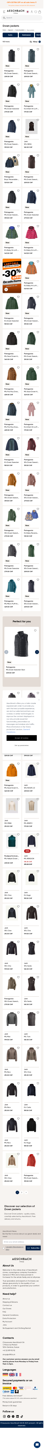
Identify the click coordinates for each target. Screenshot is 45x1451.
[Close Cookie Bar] (39, 700)
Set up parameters (22, 745)
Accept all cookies (21, 738)
